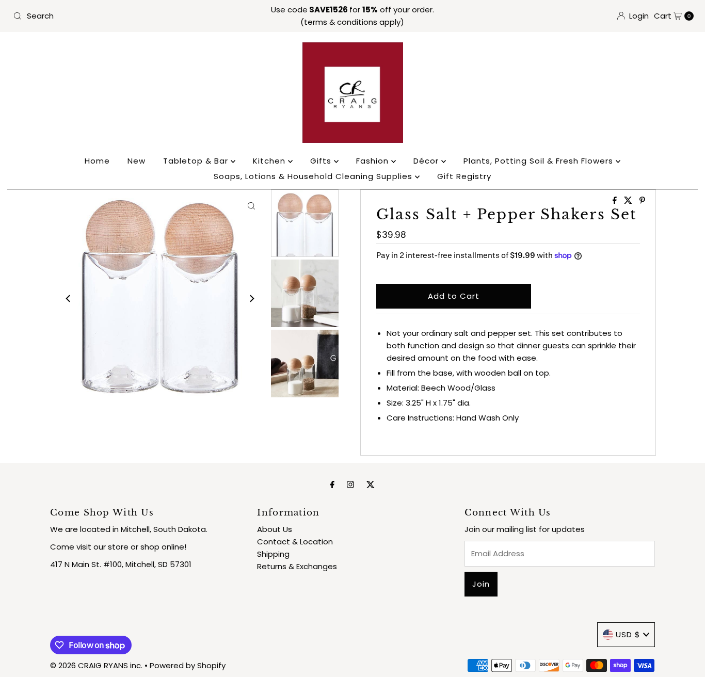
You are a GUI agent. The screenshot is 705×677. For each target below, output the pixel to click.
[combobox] (120, 16)
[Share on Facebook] (616, 201)
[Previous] (68, 298)
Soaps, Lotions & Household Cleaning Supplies (314, 176)
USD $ (628, 634)
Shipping (273, 554)
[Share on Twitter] (629, 201)
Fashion (373, 160)
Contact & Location (295, 541)
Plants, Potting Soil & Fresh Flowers (539, 160)
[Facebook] (332, 484)
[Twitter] (370, 484)
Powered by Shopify (188, 665)
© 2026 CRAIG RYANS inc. (97, 665)
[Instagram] (350, 484)
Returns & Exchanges (297, 566)
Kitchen (270, 160)
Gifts (322, 160)
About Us (274, 529)
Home (97, 160)
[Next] (251, 298)
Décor (427, 160)
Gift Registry (464, 176)
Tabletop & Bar (197, 160)
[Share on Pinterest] (642, 201)
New (136, 160)
